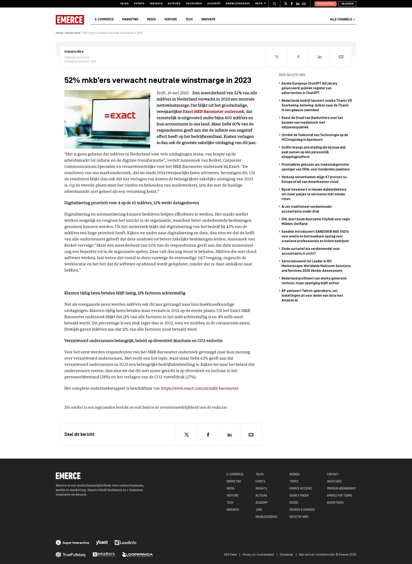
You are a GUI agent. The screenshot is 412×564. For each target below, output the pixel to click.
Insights (156, 3)
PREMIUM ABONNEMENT (341, 488)
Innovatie (208, 19)
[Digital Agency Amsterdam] (72, 542)
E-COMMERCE (235, 474)
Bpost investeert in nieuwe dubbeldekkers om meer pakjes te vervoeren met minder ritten (314, 194)
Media (151, 19)
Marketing (130, 19)
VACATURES (334, 481)
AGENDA (294, 474)
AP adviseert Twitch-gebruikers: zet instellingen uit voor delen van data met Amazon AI (312, 295)
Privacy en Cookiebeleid (258, 554)
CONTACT (333, 474)
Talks (124, 3)
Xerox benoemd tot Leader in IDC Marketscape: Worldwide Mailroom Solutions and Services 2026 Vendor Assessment (316, 266)
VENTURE (232, 495)
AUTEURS (261, 495)
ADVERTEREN (335, 503)
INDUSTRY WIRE (299, 517)
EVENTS (260, 481)
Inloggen (347, 4)
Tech (189, 19)
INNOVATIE (233, 510)
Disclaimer (286, 554)
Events (139, 3)
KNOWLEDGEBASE (266, 517)
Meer (259, 3)
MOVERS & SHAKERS (302, 510)
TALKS (260, 474)
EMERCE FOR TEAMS (339, 495)
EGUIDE (293, 503)
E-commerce (104, 19)
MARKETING (234, 481)
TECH (230, 503)
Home (59, 33)
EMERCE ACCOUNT (300, 488)
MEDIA (230, 488)
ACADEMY (262, 503)
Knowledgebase (238, 3)
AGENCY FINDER (299, 495)
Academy (214, 3)
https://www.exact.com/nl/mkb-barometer (200, 389)
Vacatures (194, 3)
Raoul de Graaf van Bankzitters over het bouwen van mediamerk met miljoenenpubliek (312, 122)
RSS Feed (230, 554)
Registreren (325, 4)
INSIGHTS (261, 488)
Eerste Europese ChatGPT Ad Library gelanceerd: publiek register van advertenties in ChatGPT (309, 88)
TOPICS (293, 481)
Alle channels (341, 19)
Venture (170, 19)
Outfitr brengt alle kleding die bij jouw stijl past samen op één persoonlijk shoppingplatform (314, 152)
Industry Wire (72, 33)
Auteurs (174, 3)
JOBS (259, 510)
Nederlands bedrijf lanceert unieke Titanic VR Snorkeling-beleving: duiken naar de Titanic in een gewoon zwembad (317, 105)
